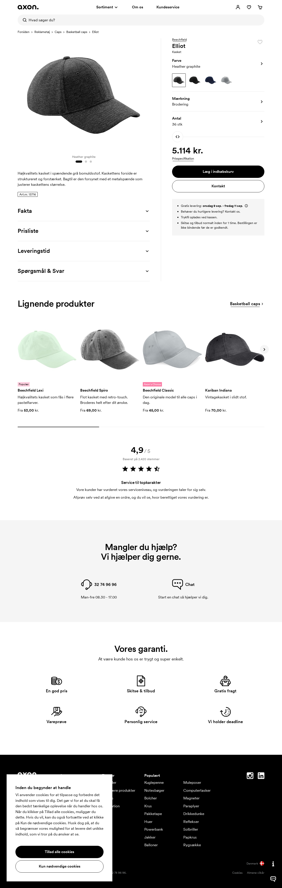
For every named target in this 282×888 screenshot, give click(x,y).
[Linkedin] (261, 776)
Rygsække (192, 844)
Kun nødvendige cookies (59, 866)
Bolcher (150, 798)
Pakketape (153, 813)
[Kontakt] (273, 863)
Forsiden (24, 32)
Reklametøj (42, 32)
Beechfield (179, 40)
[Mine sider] (238, 7)
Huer (148, 821)
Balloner (151, 844)
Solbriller (190, 829)
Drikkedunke (193, 813)
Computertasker (197, 790)
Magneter (191, 798)
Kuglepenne (154, 782)
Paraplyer (191, 806)
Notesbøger (154, 790)
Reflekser (191, 821)
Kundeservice (167, 7)
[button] (218, 63)
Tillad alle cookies (59, 851)
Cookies (237, 873)
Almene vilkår (255, 873)
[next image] (145, 94)
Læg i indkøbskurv (218, 171)
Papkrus (190, 837)
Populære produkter (118, 790)
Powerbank (153, 829)
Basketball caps (76, 32)
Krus (148, 806)
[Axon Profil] (28, 7)
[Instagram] (250, 776)
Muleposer (192, 782)
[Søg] (23, 20)
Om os (137, 7)
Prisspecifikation (183, 158)
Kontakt (218, 186)
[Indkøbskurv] (260, 7)
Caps (58, 32)
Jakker (150, 837)
